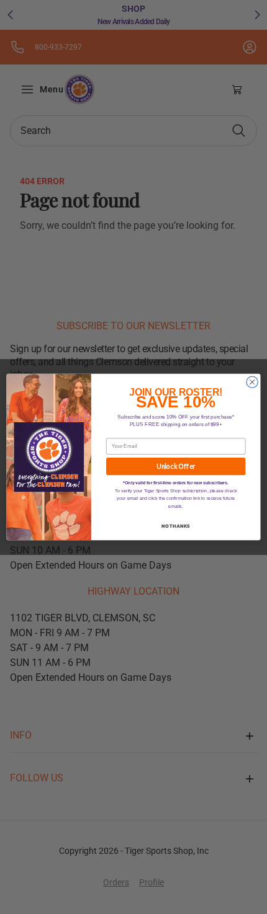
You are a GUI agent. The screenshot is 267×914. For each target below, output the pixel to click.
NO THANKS (175, 526)
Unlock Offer (176, 467)
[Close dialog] (252, 382)
